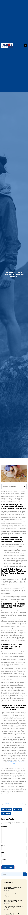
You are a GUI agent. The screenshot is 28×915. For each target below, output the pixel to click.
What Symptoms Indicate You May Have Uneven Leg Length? (13, 901)
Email (3, 852)
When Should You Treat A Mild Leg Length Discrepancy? (12, 888)
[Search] (25, 874)
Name (3, 845)
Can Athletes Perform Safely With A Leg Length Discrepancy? (13, 894)
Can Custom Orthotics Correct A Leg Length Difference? (13, 907)
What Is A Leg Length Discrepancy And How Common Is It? (14, 913)
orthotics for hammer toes (9, 800)
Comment (4, 826)
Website (3, 859)
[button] (25, 45)
